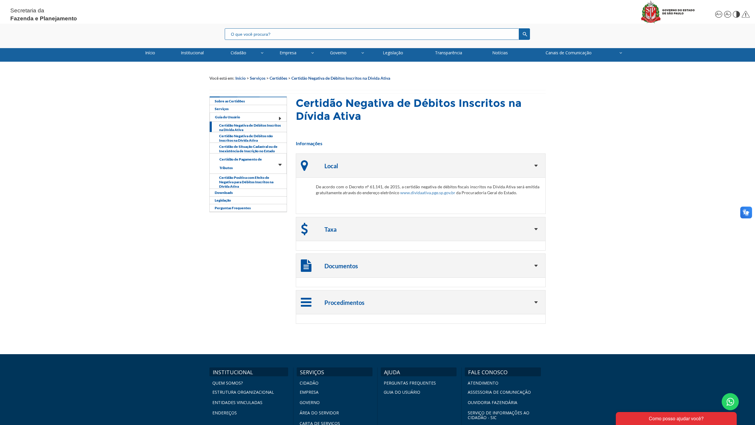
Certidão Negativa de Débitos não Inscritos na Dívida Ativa (246, 138)
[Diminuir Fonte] (727, 13)
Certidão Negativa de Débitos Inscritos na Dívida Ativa (340, 78)
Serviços (257, 78)
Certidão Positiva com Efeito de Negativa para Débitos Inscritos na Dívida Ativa (246, 182)
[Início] (674, 12)
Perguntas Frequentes (233, 208)
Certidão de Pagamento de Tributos (240, 163)
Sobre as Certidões (230, 101)
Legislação (223, 200)
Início (240, 78)
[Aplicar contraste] (736, 13)
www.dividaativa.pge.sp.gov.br (427, 192)
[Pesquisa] (524, 34)
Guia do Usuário (227, 117)
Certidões (278, 78)
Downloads (224, 192)
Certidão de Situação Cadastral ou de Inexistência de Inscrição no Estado (248, 148)
